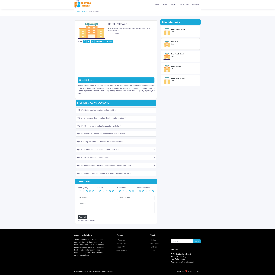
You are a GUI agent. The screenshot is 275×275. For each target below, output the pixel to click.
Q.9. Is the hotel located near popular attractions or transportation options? (105, 173)
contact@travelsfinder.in (185, 262)
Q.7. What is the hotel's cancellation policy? (93, 157)
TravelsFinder (93, 271)
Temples (173, 4)
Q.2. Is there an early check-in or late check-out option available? (101, 118)
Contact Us (121, 243)
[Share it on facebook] (84, 41)
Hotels (165, 4)
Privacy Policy (121, 250)
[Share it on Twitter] (88, 41)
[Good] (90, 191)
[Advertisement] (116, 60)
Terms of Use (121, 247)
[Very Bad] (80, 191)
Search (196, 241)
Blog (153, 250)
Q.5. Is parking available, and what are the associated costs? (100, 142)
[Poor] (83, 191)
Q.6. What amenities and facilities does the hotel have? (98, 149)
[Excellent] (93, 191)
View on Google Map (104, 41)
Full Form (195, 4)
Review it (82, 217)
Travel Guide (184, 4)
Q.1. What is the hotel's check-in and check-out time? (97, 110)
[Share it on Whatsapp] (92, 41)
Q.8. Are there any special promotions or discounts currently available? (104, 165)
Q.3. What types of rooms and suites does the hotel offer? (99, 126)
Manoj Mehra (194, 271)
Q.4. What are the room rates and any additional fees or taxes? (101, 134)
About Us (121, 240)
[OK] (86, 191)
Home (157, 4)
